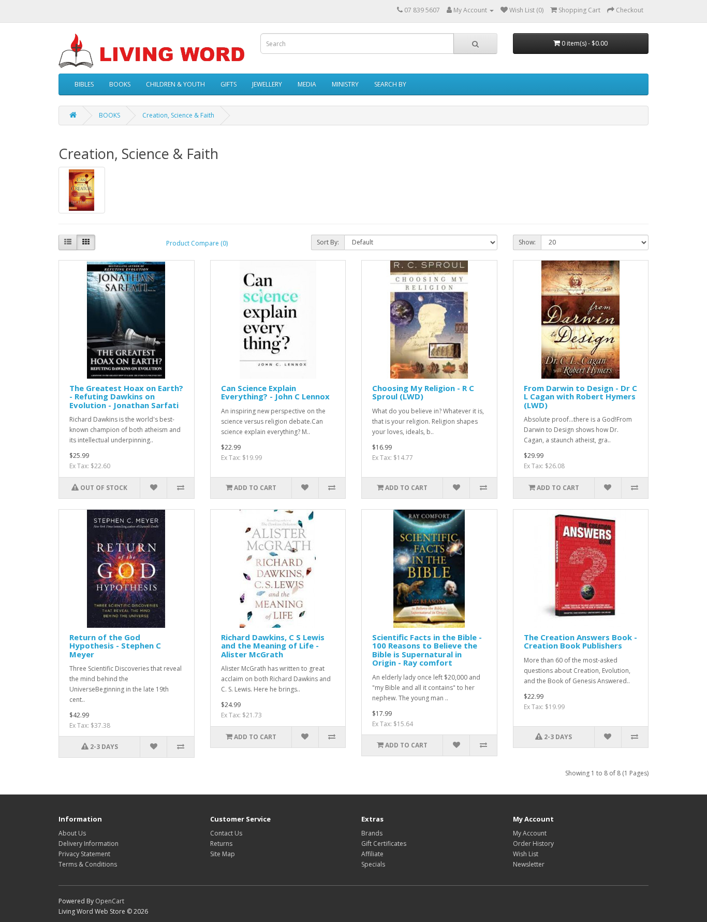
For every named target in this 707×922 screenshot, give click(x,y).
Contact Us (226, 833)
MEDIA (307, 84)
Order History (533, 843)
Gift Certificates (383, 843)
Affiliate (372, 853)
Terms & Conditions (87, 864)
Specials (373, 864)
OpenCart (109, 901)
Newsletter (528, 864)
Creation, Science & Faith (178, 115)
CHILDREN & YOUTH (175, 84)
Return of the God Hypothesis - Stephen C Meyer (115, 645)
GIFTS (228, 84)
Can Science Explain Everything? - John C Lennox (275, 392)
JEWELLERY (267, 84)
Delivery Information (88, 843)
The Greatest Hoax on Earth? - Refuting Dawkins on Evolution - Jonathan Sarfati (126, 396)
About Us (72, 833)
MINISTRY (345, 84)
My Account (530, 833)
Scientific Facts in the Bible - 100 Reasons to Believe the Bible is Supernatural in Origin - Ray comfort (427, 650)
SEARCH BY (390, 84)
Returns (221, 843)
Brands (371, 833)
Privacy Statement (84, 853)
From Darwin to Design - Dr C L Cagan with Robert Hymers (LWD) (580, 396)
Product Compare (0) (197, 243)
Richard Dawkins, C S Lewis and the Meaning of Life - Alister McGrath (273, 645)
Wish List (525, 853)
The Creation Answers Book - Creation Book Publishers (580, 641)
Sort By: (328, 242)
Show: (527, 242)
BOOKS (119, 84)
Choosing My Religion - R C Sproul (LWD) (423, 392)
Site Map (222, 853)
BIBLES (84, 84)
